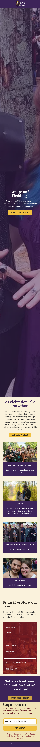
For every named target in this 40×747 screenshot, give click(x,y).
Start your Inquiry (20, 212)
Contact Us (10, 650)
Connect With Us (20, 435)
